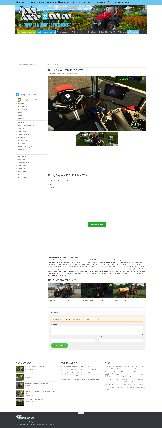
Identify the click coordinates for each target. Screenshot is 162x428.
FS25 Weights (22, 156)
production (111, 384)
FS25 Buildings (22, 140)
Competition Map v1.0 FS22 (81, 373)
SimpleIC (127, 384)
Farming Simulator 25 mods (120, 387)
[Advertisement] (81, 48)
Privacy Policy (29, 422)
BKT (123, 368)
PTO (124, 384)
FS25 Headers (22, 137)
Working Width (138, 385)
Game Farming (112, 374)
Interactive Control (116, 377)
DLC (131, 368)
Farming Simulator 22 (124, 371)
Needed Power (112, 382)
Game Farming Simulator (126, 374)
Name (53, 337)
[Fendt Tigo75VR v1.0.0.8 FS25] (20, 369)
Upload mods (20, 422)
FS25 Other (21, 153)
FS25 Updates (22, 178)
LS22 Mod (115, 366)
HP (107, 376)
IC (109, 377)
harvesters (141, 374)
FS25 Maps (21, 103)
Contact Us (37, 422)
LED (106, 379)
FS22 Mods (36, 424)
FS (137, 371)
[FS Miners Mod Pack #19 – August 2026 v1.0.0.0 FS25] (20, 393)
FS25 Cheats (22, 165)
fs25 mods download (138, 366)
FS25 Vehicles (22, 119)
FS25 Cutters (22, 128)
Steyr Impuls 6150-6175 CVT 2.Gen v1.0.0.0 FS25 (63, 301)
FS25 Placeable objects (25, 147)
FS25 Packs (21, 159)
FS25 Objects (22, 144)
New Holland (119, 382)
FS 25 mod (108, 366)
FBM (135, 371)
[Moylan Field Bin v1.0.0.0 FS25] (20, 402)
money (107, 382)
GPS (137, 374)
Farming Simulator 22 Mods (46, 32)
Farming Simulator (110, 371)
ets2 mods (122, 366)
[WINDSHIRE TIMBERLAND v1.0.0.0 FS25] (20, 377)
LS (108, 379)
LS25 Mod (139, 387)
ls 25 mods (108, 369)
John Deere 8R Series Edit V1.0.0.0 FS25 (93, 301)
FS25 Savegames (23, 162)
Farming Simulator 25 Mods (26, 32)
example (135, 369)
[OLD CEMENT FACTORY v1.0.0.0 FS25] (20, 385)
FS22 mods (108, 387)
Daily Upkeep (127, 368)
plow (133, 382)
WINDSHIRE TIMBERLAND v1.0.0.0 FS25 (37, 375)
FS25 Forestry (22, 131)
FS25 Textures (22, 171)
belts (114, 369)
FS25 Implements (23, 134)
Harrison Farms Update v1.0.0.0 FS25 (80, 367)
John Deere (129, 376)
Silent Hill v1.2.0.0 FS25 (88, 370)
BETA (117, 368)
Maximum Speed (128, 379)
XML (143, 384)
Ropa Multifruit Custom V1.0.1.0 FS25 (83, 376)
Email (101, 337)
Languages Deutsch (140, 377)
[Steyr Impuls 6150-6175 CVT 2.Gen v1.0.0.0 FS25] (64, 290)
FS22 (140, 371)
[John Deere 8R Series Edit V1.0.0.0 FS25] (97, 290)
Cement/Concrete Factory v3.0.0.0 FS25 (86, 379)
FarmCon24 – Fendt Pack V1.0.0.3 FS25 (125, 301)
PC (122, 382)
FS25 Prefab (21, 150)
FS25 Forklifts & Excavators (26, 125)
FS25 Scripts (22, 168)
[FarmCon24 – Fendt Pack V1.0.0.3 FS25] (129, 290)
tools (131, 385)
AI (112, 369)
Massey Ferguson (115, 379)
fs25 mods (132, 387)
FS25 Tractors (53, 64)
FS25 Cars (21, 122)
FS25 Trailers (22, 116)
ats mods (129, 366)
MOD (142, 379)
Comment (54, 324)
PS (119, 385)
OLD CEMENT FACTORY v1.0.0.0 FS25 (36, 383)
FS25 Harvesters (23, 110)
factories (140, 369)
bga (120, 368)
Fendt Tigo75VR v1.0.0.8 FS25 (34, 367)
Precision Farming (138, 382)
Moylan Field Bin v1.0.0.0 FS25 (34, 399)
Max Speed (138, 379)
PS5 (121, 385)
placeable (127, 381)
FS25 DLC (20, 174)
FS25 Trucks (21, 113)
